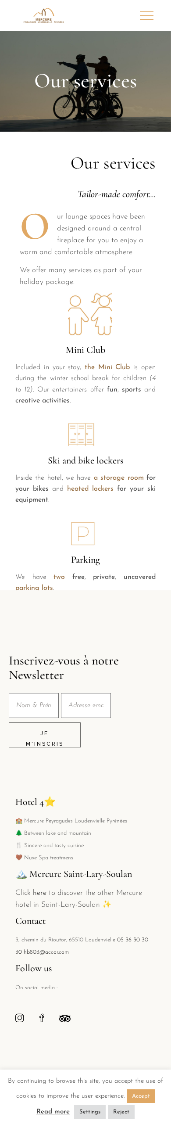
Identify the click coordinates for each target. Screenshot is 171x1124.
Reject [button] (121, 1112)
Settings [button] (89, 1112)
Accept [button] (141, 1096)
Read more (53, 1112)
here (39, 893)
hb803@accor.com (46, 952)
